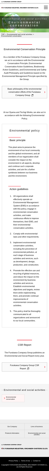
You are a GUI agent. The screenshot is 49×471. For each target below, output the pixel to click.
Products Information (12, 433)
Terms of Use (25, 461)
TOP (3, 34)
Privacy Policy (13, 461)
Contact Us (36, 461)
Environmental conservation (11, 398)
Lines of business (37, 426)
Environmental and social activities (19, 34)
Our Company (12, 426)
